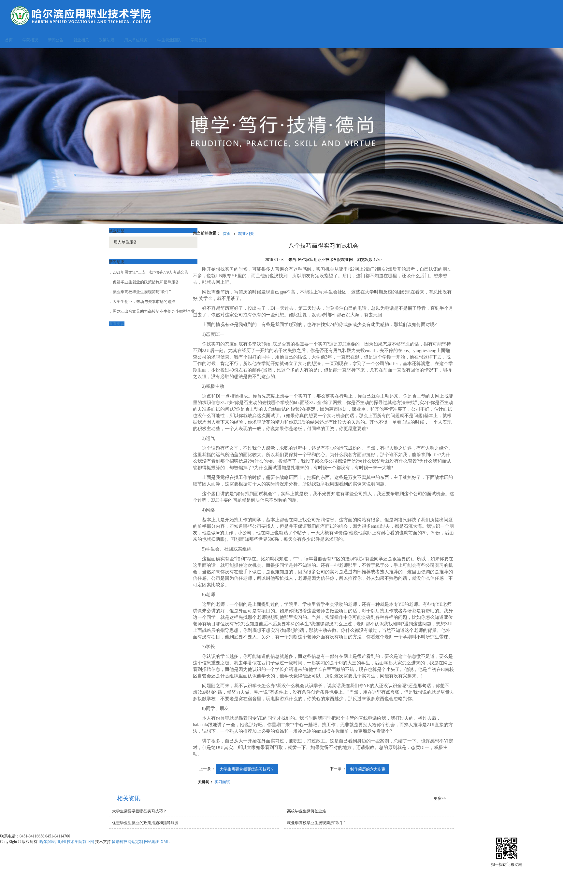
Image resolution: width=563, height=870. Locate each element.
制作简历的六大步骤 (367, 768)
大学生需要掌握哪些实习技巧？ (247, 768)
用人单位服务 (136, 40)
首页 (9, 40)
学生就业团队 (169, 40)
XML (165, 841)
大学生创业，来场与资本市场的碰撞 (144, 301)
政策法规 (106, 40)
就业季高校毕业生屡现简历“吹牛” (142, 292)
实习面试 (222, 781)
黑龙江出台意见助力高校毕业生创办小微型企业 (154, 311)
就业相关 (81, 40)
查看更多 (116, 323)
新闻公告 (56, 40)
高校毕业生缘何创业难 (306, 811)
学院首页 (198, 40)
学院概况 (30, 40)
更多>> (440, 798)
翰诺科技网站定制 (127, 841)
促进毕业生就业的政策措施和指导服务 (146, 282)
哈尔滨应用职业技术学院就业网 (66, 841)
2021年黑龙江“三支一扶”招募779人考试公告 (150, 272)
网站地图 (152, 841)
